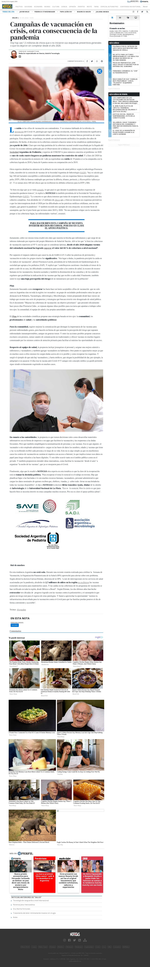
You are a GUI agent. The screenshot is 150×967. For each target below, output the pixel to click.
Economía (38, 7)
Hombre (60, 947)
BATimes (126, 947)
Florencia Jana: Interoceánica (24, 905)
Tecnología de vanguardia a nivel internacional (31, 900)
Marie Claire (43, 947)
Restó (89, 7)
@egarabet (21, 609)
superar (48, 247)
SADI (82, 172)
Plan (14, 316)
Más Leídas (114, 43)
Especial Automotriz (109, 7)
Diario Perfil (25, 947)
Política (19, 7)
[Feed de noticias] (147, 12)
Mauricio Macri (84, 12)
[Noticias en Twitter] (142, 12)
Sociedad (28, 7)
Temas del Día (8, 12)
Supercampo (89, 947)
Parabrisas (79, 947)
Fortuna (52, 947)
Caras (34, 947)
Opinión (72, 7)
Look (98, 947)
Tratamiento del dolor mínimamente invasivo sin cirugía (34, 913)
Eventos (81, 7)
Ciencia (64, 7)
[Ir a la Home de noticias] (75, 934)
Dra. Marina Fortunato (21, 909)
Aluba (15, 917)
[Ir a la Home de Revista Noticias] (7, 6)
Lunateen (117, 947)
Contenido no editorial (130, 7)
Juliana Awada (102, 12)
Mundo (47, 7)
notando (40, 189)
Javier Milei (24, 12)
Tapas (96, 7)
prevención (19, 131)
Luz (104, 947)
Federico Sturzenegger (44, 12)
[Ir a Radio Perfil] (133, 1)
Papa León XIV (66, 12)
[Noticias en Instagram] (133, 12)
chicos (57, 199)
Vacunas (15, 625)
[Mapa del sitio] (85, 940)
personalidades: (17, 623)
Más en (13, 853)
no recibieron (83, 582)
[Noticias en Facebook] (137, 12)
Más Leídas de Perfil (118, 94)
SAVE (25, 196)
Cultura (55, 7)
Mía (109, 947)
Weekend (69, 947)
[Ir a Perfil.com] (144, 1)
